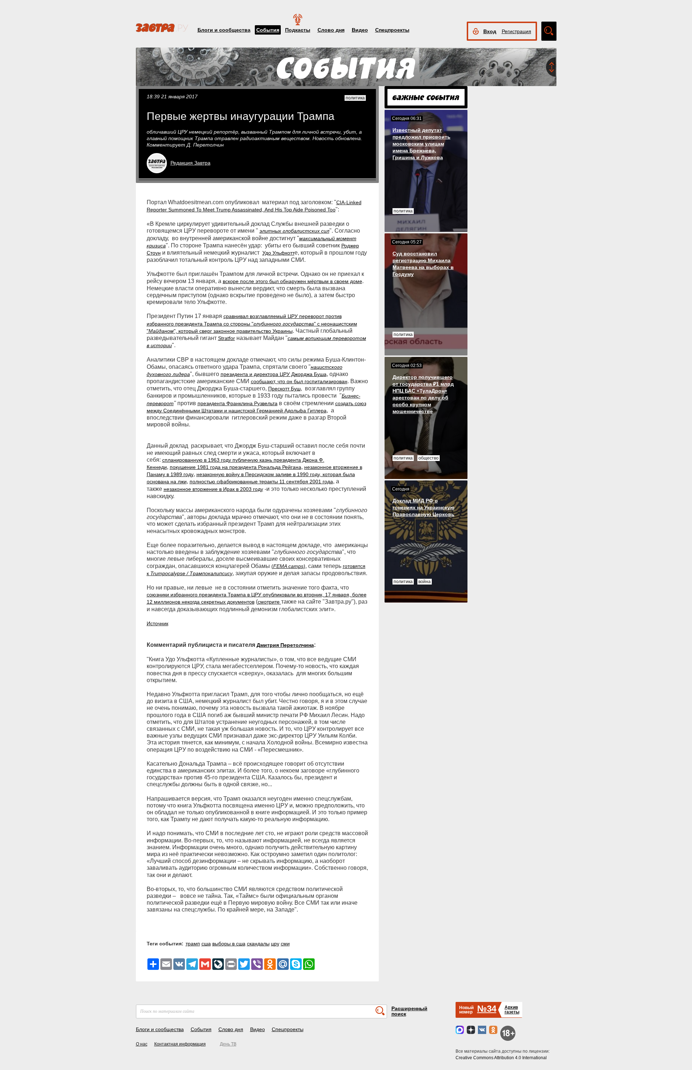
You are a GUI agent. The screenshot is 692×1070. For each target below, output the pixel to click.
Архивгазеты (512, 1010)
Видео (360, 30)
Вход (489, 31)
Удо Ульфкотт (278, 253)
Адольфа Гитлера (305, 410)
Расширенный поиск (409, 1011)
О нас (141, 1044)
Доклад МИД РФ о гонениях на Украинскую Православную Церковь (423, 507)
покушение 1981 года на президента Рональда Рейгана (235, 467)
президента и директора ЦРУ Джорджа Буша (274, 374)
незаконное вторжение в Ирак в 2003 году (213, 489)
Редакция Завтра (190, 163)
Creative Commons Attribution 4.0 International (501, 1057)
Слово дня (331, 30)
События (267, 30)
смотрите (269, 602)
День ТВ (228, 1044)
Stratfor (226, 338)
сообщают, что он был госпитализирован (299, 381)
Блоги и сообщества (224, 30)
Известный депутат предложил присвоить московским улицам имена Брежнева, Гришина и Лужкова (421, 143)
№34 (486, 1008)
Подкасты (297, 30)
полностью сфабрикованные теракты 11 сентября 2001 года (261, 481)
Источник (157, 623)
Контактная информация (180, 1044)
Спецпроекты (392, 30)
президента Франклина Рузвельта (238, 403)
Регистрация (516, 31)
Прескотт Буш (284, 388)
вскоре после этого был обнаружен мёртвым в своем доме (292, 281)
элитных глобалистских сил (294, 231)
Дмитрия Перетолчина (285, 645)
